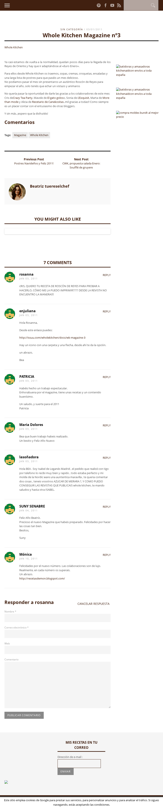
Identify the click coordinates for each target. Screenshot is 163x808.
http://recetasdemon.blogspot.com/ (42, 578)
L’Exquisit (83, 98)
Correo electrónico (16, 627)
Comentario (11, 659)
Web (7, 643)
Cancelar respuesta (93, 604)
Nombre (10, 611)
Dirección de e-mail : (70, 757)
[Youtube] (112, 5)
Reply (107, 275)
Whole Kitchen (13, 47)
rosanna (44, 602)
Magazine (20, 135)
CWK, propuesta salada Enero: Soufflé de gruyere (81, 165)
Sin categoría (71, 29)
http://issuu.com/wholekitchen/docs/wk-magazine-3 (52, 337)
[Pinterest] (98, 5)
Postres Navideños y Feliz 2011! (33, 163)
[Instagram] (93, 5)
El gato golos (55, 98)
